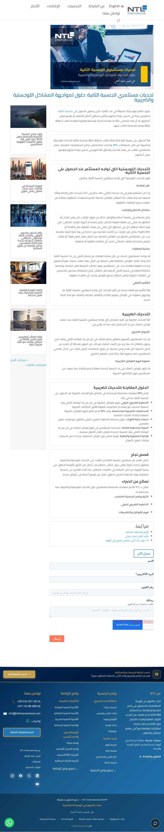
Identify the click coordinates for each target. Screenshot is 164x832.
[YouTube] (37, 784)
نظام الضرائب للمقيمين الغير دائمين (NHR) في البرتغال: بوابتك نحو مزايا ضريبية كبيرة (29, 340)
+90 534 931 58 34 (29, 701)
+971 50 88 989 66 (29, 706)
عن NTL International (30, 750)
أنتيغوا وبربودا (110, 719)
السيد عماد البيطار (32, 756)
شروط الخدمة (67, 819)
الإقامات (53, 7)
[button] (9, 823)
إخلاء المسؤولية (117, 819)
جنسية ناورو (111, 745)
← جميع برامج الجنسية (103, 770)
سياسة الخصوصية (48, 819)
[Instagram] (12, 776)
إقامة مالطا (73, 743)
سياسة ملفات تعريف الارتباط (91, 819)
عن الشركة (97, 7)
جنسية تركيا (111, 751)
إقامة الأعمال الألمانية (67, 749)
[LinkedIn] (37, 776)
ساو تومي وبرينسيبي (106, 757)
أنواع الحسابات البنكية (137, 532)
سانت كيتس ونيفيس (106, 713)
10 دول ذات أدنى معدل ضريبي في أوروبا (127, 540)
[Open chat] (155, 823)
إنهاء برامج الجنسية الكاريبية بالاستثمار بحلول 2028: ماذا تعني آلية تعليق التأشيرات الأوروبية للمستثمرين (29, 139)
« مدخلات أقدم (19, 360)
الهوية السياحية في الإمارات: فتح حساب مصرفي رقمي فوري (31, 188)
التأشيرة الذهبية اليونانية (67, 707)
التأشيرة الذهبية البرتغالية (66, 713)
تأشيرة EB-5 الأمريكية (68, 755)
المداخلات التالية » (35, 365)
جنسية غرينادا (110, 707)
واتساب (36, 721)
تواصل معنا (111, 14)
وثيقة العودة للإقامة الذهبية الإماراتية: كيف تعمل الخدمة (30, 292)
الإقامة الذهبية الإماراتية (66, 725)
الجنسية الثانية (65, 111)
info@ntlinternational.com (25, 713)
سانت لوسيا (111, 725)
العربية (83, 826)
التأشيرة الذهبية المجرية (67, 719)
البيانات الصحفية (33, 767)
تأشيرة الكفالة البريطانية (67, 761)
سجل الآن (143, 553)
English (75, 826)
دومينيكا (112, 731)
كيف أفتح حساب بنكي (137, 536)
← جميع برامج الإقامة (66, 768)
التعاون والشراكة (152, 757)
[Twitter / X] (29, 776)
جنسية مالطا (110, 762)
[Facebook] (20, 776)
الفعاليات (36, 761)
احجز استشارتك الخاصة (22, 732)
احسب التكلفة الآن (17, 674)
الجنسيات (74, 7)
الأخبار (35, 7)
